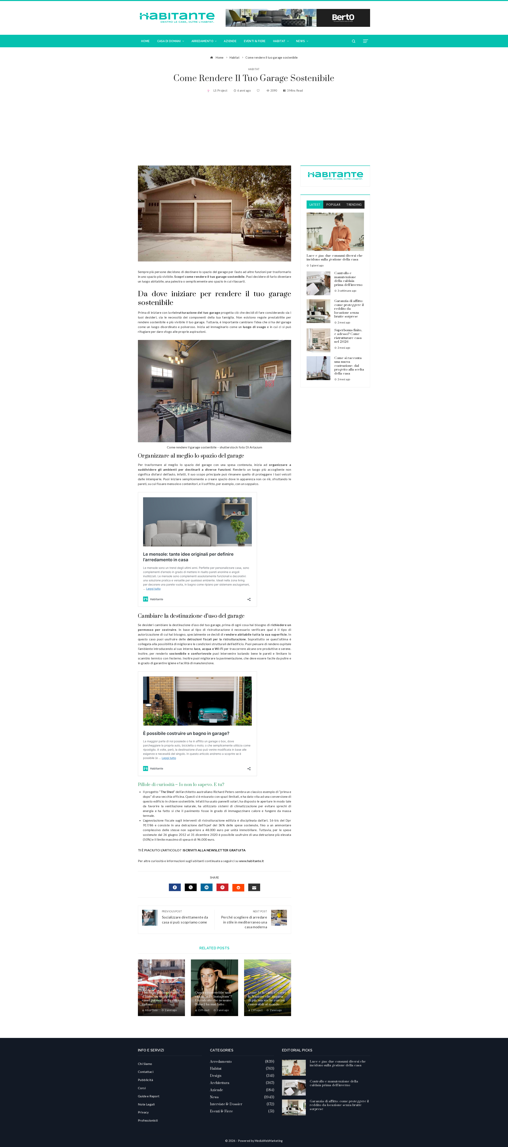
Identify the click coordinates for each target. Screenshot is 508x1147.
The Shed (167, 792)
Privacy (143, 1112)
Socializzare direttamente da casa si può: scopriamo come (185, 917)
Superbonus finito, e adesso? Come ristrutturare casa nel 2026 (348, 336)
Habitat (254, 69)
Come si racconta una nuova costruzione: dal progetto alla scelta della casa (349, 366)
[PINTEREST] (222, 887)
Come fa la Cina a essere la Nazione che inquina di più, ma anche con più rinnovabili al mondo (267, 998)
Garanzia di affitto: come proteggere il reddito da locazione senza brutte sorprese (349, 308)
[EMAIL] (254, 887)
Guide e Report (149, 1096)
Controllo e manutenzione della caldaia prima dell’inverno (348, 279)
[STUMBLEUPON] (238, 887)
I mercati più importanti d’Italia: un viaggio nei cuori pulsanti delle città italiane (160, 998)
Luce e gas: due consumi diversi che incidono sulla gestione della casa (335, 258)
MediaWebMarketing (269, 1140)
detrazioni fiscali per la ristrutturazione (216, 639)
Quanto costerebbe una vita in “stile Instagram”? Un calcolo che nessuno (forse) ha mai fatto (213, 998)
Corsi (142, 1088)
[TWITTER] (191, 887)
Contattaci (145, 1071)
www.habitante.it (251, 861)
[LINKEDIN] (207, 887)
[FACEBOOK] (175, 887)
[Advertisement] (254, 130)
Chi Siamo (145, 1064)
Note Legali (146, 1104)
